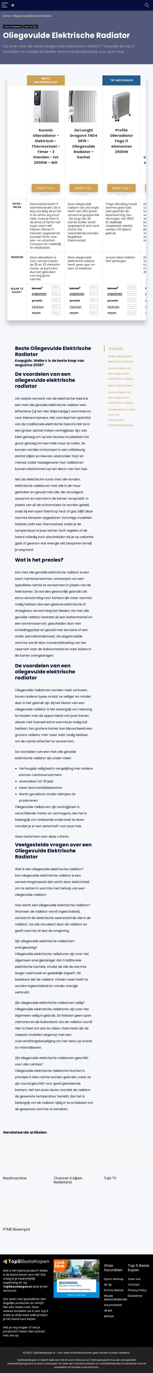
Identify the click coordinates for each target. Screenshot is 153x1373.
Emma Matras (114, 1290)
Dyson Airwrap (114, 1279)
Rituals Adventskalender (115, 1297)
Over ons (134, 1279)
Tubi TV (110, 1178)
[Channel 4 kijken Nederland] (77, 1144)
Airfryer (109, 1316)
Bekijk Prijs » (46, 188)
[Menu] (5, 5)
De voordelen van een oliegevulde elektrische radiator (120, 373)
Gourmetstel (113, 1305)
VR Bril (108, 1311)
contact (39, 1331)
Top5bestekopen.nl (17, 1287)
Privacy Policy (137, 1290)
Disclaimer (135, 1296)
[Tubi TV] (127, 1144)
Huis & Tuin (31, 26)
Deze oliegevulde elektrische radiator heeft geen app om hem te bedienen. (81, 262)
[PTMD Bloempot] (26, 1196)
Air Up (108, 1285)
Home (6, 16)
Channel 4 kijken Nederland (68, 1180)
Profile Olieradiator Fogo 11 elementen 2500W (121, 141)
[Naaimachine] (26, 1144)
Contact (134, 1285)
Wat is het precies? (120, 385)
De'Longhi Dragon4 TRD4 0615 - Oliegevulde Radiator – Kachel (83, 144)
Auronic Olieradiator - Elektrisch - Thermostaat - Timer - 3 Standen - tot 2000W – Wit (46, 146)
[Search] (147, 5)
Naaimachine (14, 1178)
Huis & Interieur (12, 26)
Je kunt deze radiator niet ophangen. (120, 259)
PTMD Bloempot (16, 1229)
